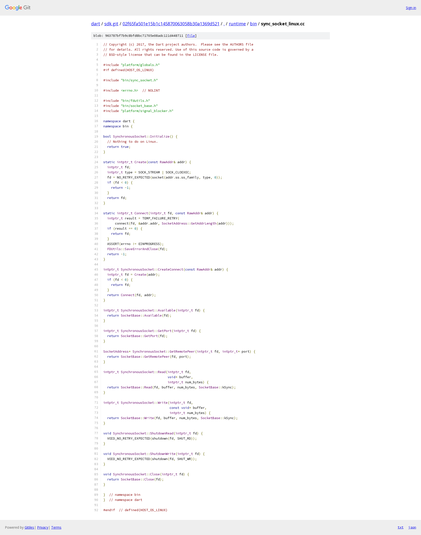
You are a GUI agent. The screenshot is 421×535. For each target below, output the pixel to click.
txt (400, 527)
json (412, 527)
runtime (237, 24)
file (191, 36)
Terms (56, 527)
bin (253, 24)
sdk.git (111, 24)
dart (95, 24)
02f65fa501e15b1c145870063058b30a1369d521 (171, 24)
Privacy (42, 527)
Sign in (411, 7)
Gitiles (29, 527)
